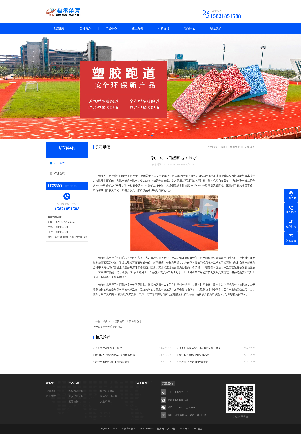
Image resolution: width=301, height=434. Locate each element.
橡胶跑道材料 (107, 391)
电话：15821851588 (178, 400)
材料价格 (163, 28)
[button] (149, 135)
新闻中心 (189, 28)
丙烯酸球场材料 (108, 396)
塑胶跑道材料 (76, 391)
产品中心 (111, 28)
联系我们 (215, 28)
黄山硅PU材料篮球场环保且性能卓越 (115, 355)
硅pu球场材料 (76, 396)
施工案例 (137, 28)
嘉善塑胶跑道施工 (112, 326)
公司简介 (85, 28)
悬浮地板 (73, 401)
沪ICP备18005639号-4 (178, 428)
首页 (223, 147)
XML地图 (197, 428)
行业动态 (59, 173)
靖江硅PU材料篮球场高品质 (194, 355)
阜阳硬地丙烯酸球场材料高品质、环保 (200, 348)
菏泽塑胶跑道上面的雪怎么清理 (112, 362)
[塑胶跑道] (63, 11)
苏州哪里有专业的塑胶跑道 (194, 362)
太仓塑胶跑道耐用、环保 (108, 348)
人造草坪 (105, 401)
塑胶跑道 (59, 28)
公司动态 (59, 163)
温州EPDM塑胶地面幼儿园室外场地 (122, 321)
